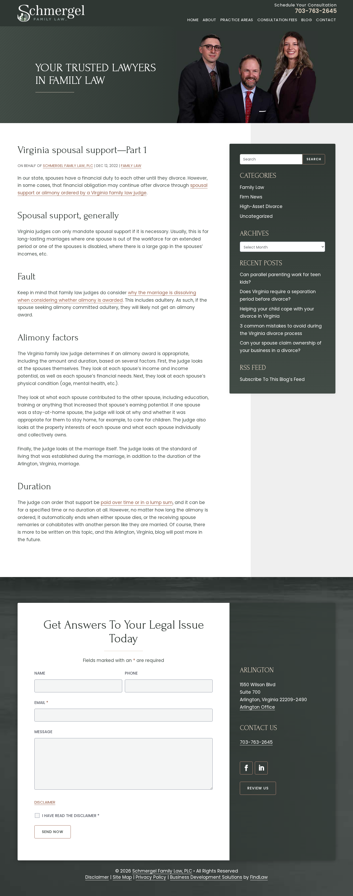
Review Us (257, 788)
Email (41, 702)
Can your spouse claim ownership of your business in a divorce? (280, 347)
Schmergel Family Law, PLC (68, 165)
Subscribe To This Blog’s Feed (272, 379)
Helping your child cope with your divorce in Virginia (277, 312)
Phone (131, 673)
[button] (346, 865)
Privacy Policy (151, 877)
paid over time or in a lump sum (137, 502)
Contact (326, 19)
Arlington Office (257, 707)
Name (39, 673)
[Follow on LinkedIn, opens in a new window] (261, 768)
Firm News (251, 197)
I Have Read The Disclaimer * (70, 815)
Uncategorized (256, 216)
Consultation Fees (277, 19)
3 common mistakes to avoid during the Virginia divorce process (281, 330)
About (209, 19)
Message (43, 731)
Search (313, 159)
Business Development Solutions (206, 877)
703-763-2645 (316, 11)
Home (192, 19)
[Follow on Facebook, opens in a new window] (246, 768)
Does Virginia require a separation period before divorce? (278, 295)
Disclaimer (44, 802)
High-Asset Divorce (261, 206)
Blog (306, 19)
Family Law (131, 165)
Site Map (122, 877)
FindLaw (259, 877)
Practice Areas (236, 19)
